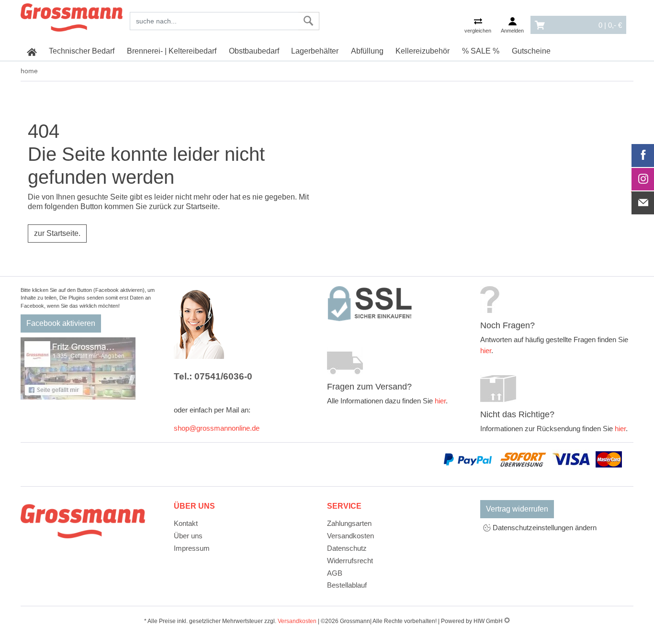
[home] (32, 51)
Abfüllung (367, 51)
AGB (334, 573)
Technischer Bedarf (81, 51)
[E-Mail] (643, 203)
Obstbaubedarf (254, 51)
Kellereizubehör (422, 51)
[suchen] (308, 21)
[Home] (72, 16)
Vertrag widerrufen (517, 509)
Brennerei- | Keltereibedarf (171, 51)
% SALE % (480, 51)
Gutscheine (531, 51)
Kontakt (186, 523)
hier (440, 401)
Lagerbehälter (314, 51)
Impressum (192, 548)
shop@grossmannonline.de (216, 428)
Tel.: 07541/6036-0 (213, 376)
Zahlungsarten (349, 523)
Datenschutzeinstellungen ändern (544, 528)
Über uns (188, 536)
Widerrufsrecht (350, 561)
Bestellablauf (347, 585)
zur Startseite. (57, 233)
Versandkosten (350, 536)
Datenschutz (347, 548)
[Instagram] (643, 179)
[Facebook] (643, 156)
